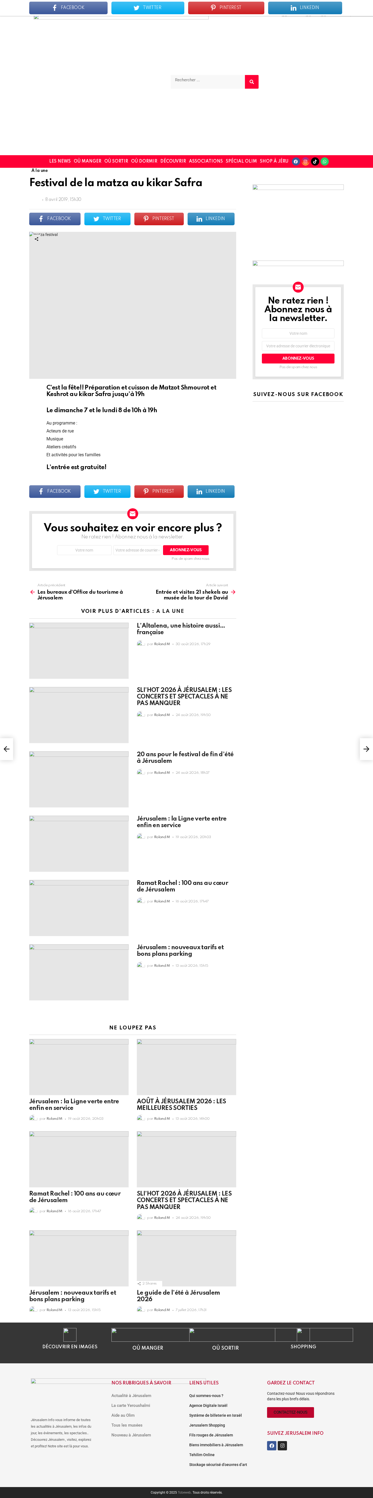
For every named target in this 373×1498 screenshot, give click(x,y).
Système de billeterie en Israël (215, 1415)
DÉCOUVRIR (173, 161)
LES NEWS (60, 161)
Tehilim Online (202, 1455)
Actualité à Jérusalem (131, 1395)
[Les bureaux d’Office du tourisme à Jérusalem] (6, 749)
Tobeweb (184, 1492)
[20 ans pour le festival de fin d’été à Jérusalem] (79, 779)
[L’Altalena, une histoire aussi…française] (79, 651)
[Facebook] (296, 161)
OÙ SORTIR (116, 161)
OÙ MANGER (87, 161)
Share (36, 239)
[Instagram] (305, 161)
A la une (170, 611)
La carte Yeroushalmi (130, 1405)
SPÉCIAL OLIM (241, 161)
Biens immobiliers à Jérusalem (216, 1445)
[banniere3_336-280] (298, 188)
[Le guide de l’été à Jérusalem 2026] (186, 1258)
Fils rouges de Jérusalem (211, 1435)
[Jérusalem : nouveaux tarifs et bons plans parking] (79, 972)
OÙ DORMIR (144, 161)
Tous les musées (127, 1425)
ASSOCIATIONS (206, 161)
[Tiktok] (315, 161)
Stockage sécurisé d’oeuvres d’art (218, 1464)
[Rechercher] (252, 82)
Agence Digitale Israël (208, 1405)
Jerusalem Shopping (207, 1425)
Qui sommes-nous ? (206, 1395)
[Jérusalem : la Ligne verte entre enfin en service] (79, 844)
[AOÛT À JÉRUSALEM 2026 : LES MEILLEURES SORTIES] (186, 1067)
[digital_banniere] (298, 264)
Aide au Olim (123, 1415)
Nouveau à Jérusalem (131, 1435)
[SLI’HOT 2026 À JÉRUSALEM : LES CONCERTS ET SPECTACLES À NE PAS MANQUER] (79, 715)
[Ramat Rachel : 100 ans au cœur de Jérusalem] (79, 908)
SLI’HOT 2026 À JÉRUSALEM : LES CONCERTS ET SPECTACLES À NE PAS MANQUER (184, 696)
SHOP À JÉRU (274, 161)
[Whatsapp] (325, 161)
